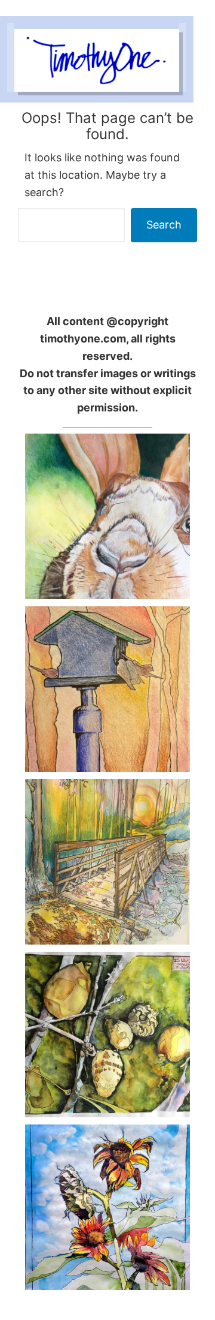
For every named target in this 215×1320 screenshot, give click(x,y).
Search (164, 224)
